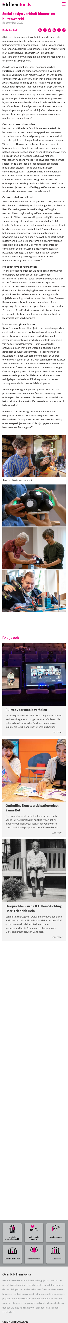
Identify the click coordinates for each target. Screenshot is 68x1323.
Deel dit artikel (9, 30)
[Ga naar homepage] (20, 3)
